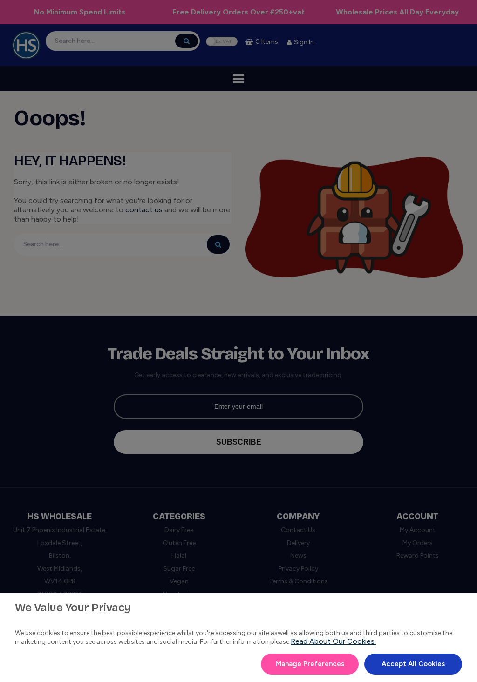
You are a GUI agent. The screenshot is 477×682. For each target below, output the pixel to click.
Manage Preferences (310, 664)
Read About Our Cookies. (333, 641)
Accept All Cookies (413, 664)
